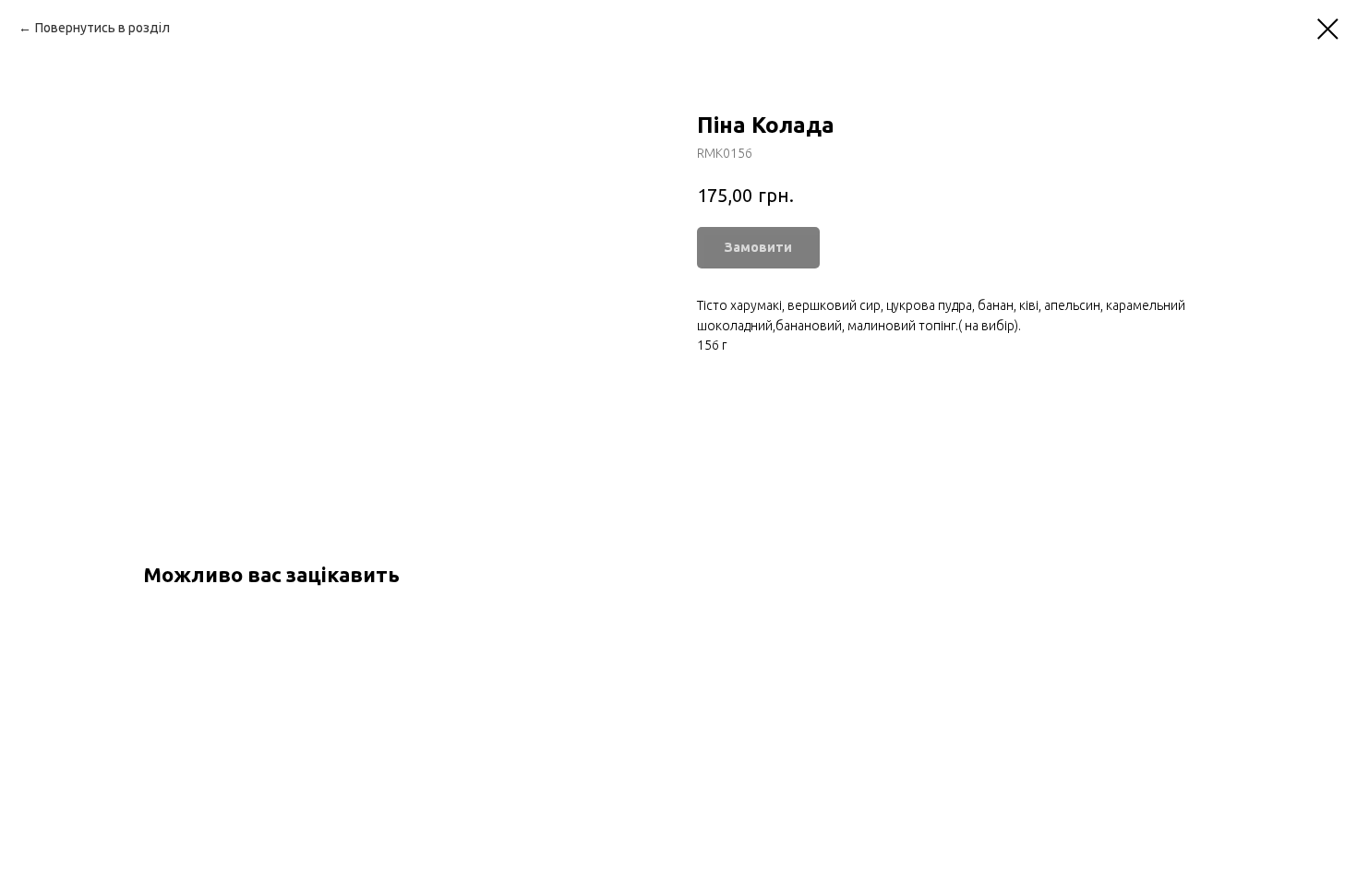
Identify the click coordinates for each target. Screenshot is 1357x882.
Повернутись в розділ (102, 27)
